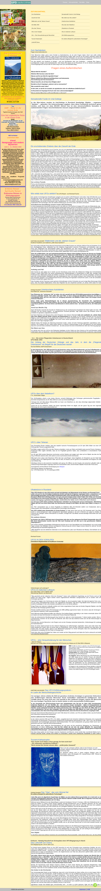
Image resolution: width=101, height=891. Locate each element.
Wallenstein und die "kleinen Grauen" (40, 21)
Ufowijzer (62, 466)
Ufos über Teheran (36, 28)
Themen (65, 2)
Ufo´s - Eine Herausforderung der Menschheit (42, 35)
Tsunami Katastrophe (36, 38)
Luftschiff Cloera (35, 42)
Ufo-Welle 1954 (35, 24)
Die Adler (82, 2)
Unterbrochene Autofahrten (68, 21)
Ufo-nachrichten (73, 2)
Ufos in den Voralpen (36, 31)
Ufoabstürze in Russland (68, 28)
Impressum (82, 889)
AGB (88, 889)
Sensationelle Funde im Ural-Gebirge (71, 14)
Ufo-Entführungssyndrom (68, 35)
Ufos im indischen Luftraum (68, 31)
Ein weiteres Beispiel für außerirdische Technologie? (75, 38)
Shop (87, 2)
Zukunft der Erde (35, 17)
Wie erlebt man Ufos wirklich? (69, 17)
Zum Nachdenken (35, 14)
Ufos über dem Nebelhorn (68, 24)
